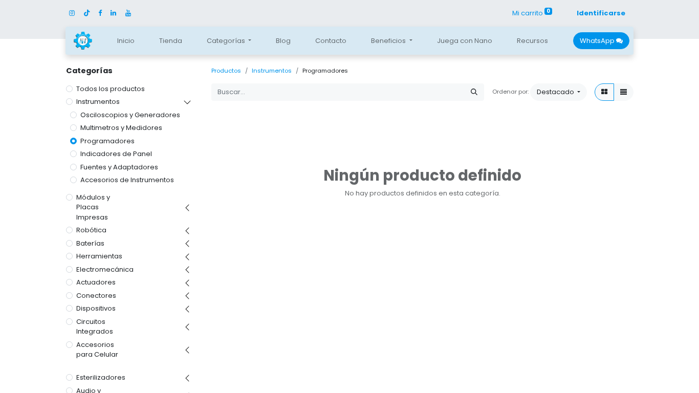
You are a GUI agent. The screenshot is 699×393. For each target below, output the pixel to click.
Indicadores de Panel (116, 154)
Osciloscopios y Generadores (130, 115)
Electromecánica (105, 269)
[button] (558, 92)
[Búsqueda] (474, 92)
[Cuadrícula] (604, 92)
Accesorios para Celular (97, 350)
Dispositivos (96, 308)
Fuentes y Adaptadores (119, 167)
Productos (226, 71)
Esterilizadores (100, 377)
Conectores (96, 295)
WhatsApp (598, 41)
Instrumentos (98, 101)
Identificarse (601, 13)
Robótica (91, 230)
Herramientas (99, 256)
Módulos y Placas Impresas (93, 207)
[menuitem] (126, 41)
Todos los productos (110, 89)
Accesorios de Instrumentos (127, 180)
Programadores (107, 141)
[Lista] (624, 92)
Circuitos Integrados (94, 327)
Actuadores (96, 282)
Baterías (90, 243)
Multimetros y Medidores (121, 128)
